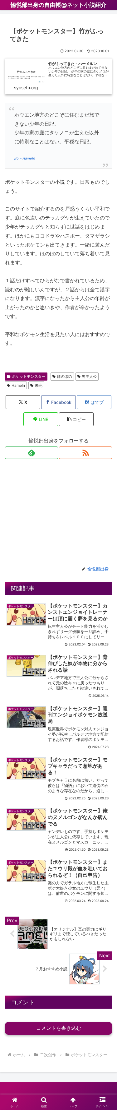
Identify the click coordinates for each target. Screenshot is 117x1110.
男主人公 (89, 376)
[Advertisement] (58, 512)
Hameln (18, 385)
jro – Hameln (24, 158)
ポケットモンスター (29, 376)
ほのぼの (64, 376)
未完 (38, 385)
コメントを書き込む (58, 1028)
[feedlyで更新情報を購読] (31, 452)
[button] (76, 419)
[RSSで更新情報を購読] (85, 452)
